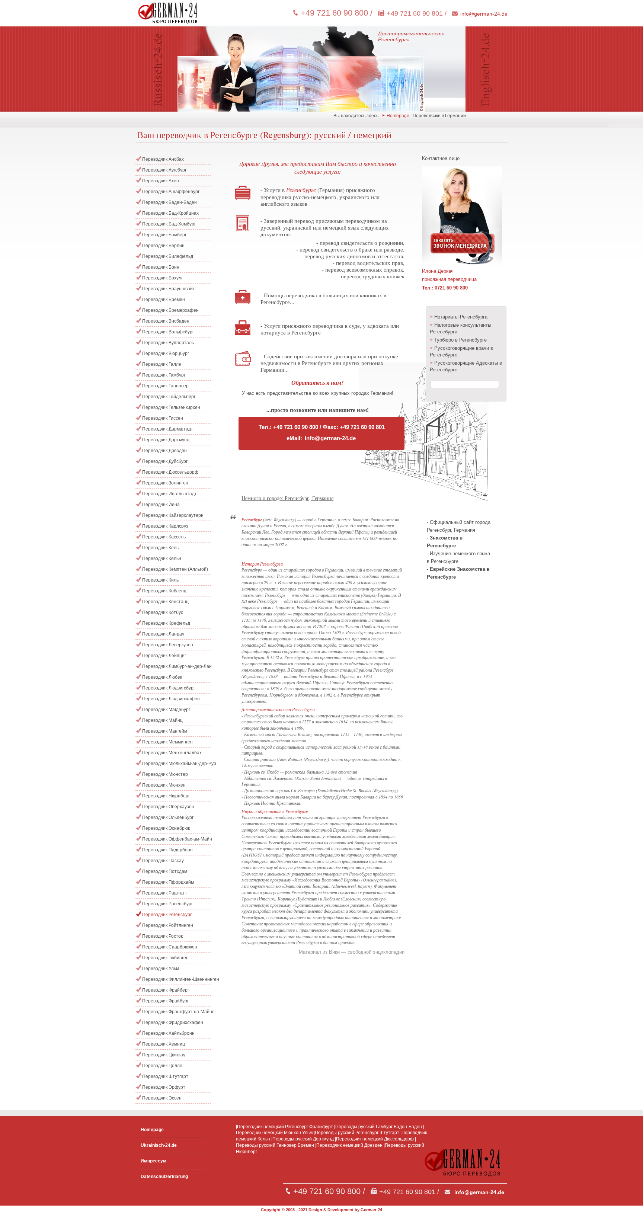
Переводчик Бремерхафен (170, 310)
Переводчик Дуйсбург (165, 461)
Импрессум (153, 1161)
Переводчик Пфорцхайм (168, 882)
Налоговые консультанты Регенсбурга (460, 328)
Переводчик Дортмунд (165, 439)
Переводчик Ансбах (163, 159)
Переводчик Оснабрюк (166, 828)
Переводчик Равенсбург (167, 903)
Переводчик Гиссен (162, 418)
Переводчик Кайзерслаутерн (173, 515)
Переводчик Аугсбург (164, 170)
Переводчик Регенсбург (167, 914)
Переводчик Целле (162, 1065)
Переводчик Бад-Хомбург (169, 224)
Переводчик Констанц (165, 601)
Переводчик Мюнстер (165, 774)
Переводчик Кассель (164, 537)
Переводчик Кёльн (161, 558)
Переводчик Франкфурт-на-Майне (176, 1011)
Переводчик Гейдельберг (168, 396)
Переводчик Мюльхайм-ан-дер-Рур (176, 763)
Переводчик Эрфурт (163, 1087)
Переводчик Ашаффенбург (170, 191)
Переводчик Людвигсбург (168, 688)
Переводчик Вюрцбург (165, 353)
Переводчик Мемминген (167, 742)
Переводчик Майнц (162, 720)
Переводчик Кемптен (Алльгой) (175, 569)
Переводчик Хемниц (163, 1044)
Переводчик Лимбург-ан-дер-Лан (176, 666)
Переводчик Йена (161, 504)
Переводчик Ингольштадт (169, 493)
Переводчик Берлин (163, 245)
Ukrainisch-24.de (159, 1145)
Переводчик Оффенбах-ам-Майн (176, 839)
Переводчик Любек (162, 677)
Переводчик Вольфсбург (168, 332)
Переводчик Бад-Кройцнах (170, 213)
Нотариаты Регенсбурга (460, 317)
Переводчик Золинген (165, 483)
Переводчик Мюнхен (164, 785)
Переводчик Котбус (162, 612)
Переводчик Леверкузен (167, 644)
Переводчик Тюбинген (165, 957)
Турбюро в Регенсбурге (460, 340)
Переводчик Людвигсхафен (171, 698)
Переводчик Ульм (160, 968)
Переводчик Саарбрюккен (169, 947)
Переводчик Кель (160, 547)
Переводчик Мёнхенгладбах (172, 752)
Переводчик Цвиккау (163, 1054)
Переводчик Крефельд (166, 623)
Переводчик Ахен (160, 180)
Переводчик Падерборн (167, 849)
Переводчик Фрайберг (165, 990)
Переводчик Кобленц (164, 590)
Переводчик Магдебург (166, 709)
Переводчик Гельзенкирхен (171, 407)
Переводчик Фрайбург (165, 1001)
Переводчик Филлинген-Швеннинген (176, 979)
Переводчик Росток (162, 936)
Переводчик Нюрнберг (166, 796)
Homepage (398, 115)
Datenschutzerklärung (164, 1176)
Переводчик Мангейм (164, 731)
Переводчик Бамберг (164, 234)
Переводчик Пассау (163, 860)
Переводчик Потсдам (164, 871)
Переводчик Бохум (162, 278)
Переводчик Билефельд (167, 256)
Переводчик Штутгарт (165, 1076)
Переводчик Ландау (163, 634)
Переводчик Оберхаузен (168, 806)
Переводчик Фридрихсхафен (172, 1022)
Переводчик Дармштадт (167, 429)
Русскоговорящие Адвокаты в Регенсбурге (466, 366)
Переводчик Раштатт (164, 893)
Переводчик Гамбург (163, 375)
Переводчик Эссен (162, 1098)
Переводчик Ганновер (165, 385)
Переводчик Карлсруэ (165, 526)
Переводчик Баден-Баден (169, 202)
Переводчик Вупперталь (168, 342)
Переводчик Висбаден (165, 321)
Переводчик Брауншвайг (168, 288)
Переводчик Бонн (160, 267)
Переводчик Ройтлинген (167, 925)
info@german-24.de (484, 14)
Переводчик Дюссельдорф (170, 472)
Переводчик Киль (160, 580)
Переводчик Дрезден (164, 450)
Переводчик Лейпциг (164, 655)
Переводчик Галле (161, 364)
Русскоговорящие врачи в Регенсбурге (461, 351)
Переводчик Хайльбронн (168, 1033)
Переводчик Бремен (163, 299)
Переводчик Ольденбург (167, 817)
